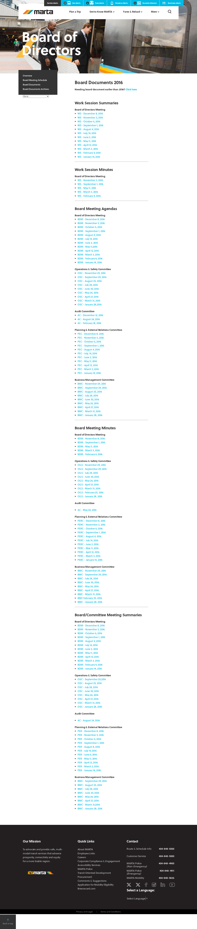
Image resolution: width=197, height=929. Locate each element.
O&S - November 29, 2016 (92, 465)
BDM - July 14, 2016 (88, 239)
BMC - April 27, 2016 (88, 407)
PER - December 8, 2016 (91, 731)
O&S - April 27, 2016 (88, 484)
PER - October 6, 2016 (89, 739)
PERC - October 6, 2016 (90, 528)
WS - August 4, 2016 (88, 129)
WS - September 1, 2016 (90, 125)
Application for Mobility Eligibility (95, 884)
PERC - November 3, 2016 (91, 524)
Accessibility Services (89, 865)
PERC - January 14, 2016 (90, 560)
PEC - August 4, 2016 (89, 349)
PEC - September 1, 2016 (91, 345)
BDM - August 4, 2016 (89, 235)
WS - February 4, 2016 (89, 152)
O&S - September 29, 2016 (92, 469)
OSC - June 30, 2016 (88, 289)
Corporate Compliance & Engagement (99, 861)
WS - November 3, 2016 (90, 117)
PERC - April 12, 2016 (88, 552)
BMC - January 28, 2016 (90, 415)
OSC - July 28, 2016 (88, 285)
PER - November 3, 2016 (91, 735)
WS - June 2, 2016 (87, 137)
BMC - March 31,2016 (89, 804)
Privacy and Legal (84, 911)
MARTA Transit (129, 885)
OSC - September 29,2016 (92, 679)
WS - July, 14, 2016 (87, 133)
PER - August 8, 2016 (89, 747)
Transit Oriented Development (94, 873)
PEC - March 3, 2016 (88, 369)
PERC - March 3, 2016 (89, 556)
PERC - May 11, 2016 (88, 548)
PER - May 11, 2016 (87, 758)
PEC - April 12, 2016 (88, 365)
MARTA (38, 12)
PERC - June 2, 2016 (88, 544)
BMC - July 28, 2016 (88, 395)
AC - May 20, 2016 (87, 510)
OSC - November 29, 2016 (92, 273)
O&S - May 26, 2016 (88, 480)
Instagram (154, 885)
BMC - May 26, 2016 (88, 403)
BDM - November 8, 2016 (91, 438)
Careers (82, 857)
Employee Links (86, 853)
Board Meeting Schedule (35, 80)
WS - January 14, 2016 (89, 157)
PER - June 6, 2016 (87, 754)
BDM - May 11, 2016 (88, 446)
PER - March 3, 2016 (88, 766)
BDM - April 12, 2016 (88, 250)
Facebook (146, 885)
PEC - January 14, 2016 (89, 373)
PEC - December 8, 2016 (91, 334)
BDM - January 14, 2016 (90, 262)
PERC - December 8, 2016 (91, 520)
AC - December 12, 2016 (90, 315)
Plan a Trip (75, 11)
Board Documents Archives (36, 89)
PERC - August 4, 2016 (89, 536)
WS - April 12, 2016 (87, 145)
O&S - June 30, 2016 (88, 476)
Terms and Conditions (111, 911)
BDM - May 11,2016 (87, 246)
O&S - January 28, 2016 (90, 496)
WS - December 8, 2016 (90, 113)
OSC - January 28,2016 (89, 304)
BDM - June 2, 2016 (88, 243)
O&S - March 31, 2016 (89, 488)
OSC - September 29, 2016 (92, 277)
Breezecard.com (86, 888)
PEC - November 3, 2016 (91, 337)
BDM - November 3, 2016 (91, 223)
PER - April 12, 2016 (88, 762)
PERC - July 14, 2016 (88, 540)
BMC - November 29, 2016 (92, 383)
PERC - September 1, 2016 (92, 532)
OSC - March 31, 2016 (89, 300)
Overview (27, 75)
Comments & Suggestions (92, 881)
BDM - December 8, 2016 (91, 219)
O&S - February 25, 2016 (90, 492)
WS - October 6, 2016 (89, 121)
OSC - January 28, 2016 (90, 706)
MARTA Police (85, 869)
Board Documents (31, 84)
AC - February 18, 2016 (89, 323)
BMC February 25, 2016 (90, 598)
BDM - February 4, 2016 (90, 258)
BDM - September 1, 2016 (91, 231)
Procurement (85, 877)
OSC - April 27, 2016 (88, 296)
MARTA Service (138, 885)
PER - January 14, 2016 (89, 770)
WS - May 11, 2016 (87, 141)
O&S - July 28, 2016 (88, 473)
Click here (131, 89)
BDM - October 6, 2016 (90, 227)
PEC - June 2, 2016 (87, 357)
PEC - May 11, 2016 (87, 361)
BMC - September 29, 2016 (92, 387)
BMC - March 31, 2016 (89, 411)
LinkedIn (163, 884)
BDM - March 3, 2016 (89, 254)
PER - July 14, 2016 (87, 750)
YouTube (172, 885)
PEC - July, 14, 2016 (87, 353)
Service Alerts (52, 3)
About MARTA (85, 849)
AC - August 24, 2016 (89, 319)
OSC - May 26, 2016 (88, 292)
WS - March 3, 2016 (88, 149)
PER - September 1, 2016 (91, 743)
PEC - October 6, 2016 (89, 341)
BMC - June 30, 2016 (88, 399)
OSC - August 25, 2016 (90, 281)
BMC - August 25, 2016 (90, 391)
